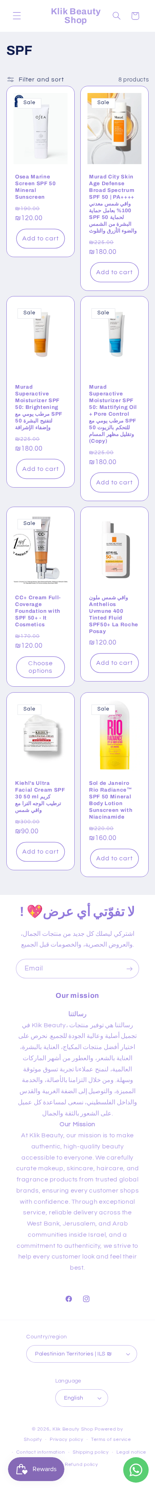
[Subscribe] (129, 968)
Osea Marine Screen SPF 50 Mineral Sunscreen (35, 187)
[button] (17, 16)
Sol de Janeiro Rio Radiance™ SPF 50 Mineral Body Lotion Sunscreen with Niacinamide (110, 800)
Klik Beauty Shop (72, 1429)
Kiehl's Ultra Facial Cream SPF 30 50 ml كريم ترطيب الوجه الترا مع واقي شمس (40, 796)
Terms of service (111, 1439)
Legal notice (131, 1452)
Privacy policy (66, 1439)
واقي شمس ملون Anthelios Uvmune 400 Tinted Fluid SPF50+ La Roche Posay (113, 614)
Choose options (40, 667)
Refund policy (81, 1464)
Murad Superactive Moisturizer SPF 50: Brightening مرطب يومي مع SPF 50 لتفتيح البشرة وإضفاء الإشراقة (38, 407)
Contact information (40, 1452)
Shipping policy (91, 1452)
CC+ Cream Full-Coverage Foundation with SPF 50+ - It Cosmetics (38, 610)
